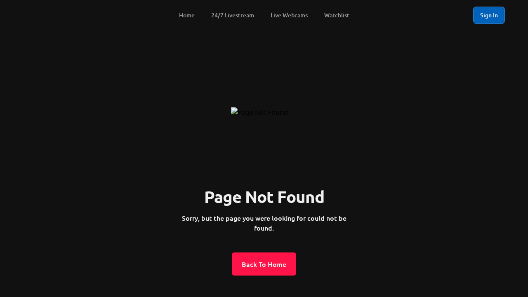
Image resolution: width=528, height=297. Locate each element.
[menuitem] (44, 15)
